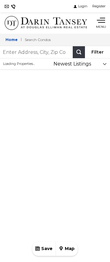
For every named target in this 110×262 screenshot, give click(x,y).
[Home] (46, 23)
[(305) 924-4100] (13, 6)
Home (12, 39)
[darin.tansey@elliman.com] (7, 6)
